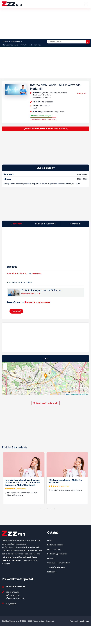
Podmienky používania (57, 554)
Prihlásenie (52, 572)
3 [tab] (47, 509)
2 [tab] (44, 509)
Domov (5, 41)
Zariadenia (15, 41)
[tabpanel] (24, 478)
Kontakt (50, 558)
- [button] (5, 368)
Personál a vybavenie (37, 302)
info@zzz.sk (11, 604)
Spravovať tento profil (46, 403)
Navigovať (81, 93)
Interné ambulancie (16, 273)
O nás (49, 540)
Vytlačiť (17, 311)
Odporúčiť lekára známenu (44, 119)
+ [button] (5, 365)
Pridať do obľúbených (42, 115)
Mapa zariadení (54, 549)
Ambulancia (36, 274)
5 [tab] (54, 509)
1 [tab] (40, 509)
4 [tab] (51, 509)
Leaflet (68, 394)
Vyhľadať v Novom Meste (45, 128)
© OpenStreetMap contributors (80, 394)
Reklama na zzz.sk (55, 545)
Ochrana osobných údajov (58, 563)
